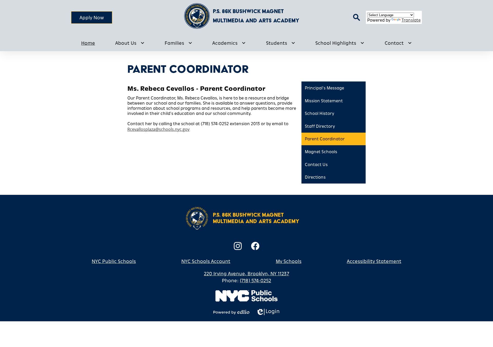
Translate (411, 20)
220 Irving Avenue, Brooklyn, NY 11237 (246, 273)
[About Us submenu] (130, 43)
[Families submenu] (178, 43)
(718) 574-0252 (255, 280)
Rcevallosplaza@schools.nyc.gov (158, 129)
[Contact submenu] (398, 43)
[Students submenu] (280, 43)
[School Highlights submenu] (339, 43)
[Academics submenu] (229, 43)
